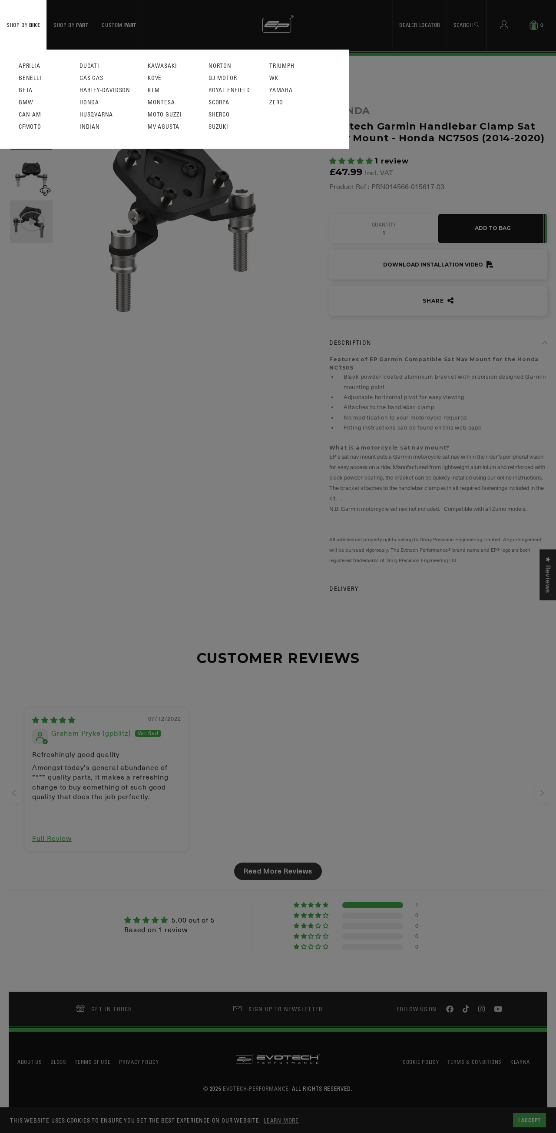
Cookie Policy (421, 1061)
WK (273, 78)
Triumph (282, 66)
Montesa (161, 102)
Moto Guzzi (165, 114)
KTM (153, 90)
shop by (23, 24)
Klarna (520, 1061)
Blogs (58, 1061)
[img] (54, 720)
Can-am (30, 114)
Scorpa (218, 102)
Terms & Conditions (474, 1061)
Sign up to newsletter (285, 1009)
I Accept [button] (529, 1119)
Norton (220, 66)
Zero (276, 102)
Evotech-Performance (255, 1088)
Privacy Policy (139, 1061)
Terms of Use (92, 1061)
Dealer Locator (419, 24)
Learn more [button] (281, 1120)
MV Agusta (163, 126)
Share (434, 300)
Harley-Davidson (104, 90)
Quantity (384, 225)
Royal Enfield (229, 90)
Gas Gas (91, 78)
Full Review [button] (52, 838)
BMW (26, 102)
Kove (155, 78)
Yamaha (281, 90)
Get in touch (111, 1009)
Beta (26, 90)
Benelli (30, 78)
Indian (89, 126)
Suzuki (218, 126)
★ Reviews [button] (547, 575)
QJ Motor (222, 78)
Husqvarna (96, 114)
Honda (89, 102)
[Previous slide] (14, 793)
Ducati (89, 66)
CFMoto (30, 126)
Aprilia (29, 66)
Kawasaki (162, 66)
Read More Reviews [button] (278, 871)
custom (119, 24)
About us (29, 1061)
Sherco (219, 114)
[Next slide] (542, 793)
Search (463, 24)
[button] (352, 161)
